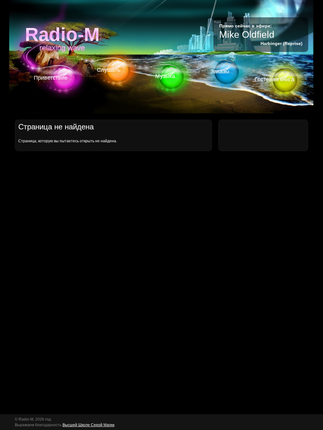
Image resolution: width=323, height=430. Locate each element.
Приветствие (51, 78)
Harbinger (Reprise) (281, 43)
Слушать (108, 70)
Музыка (165, 76)
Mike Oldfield (246, 34)
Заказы (219, 71)
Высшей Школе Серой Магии (88, 425)
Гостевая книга (274, 79)
